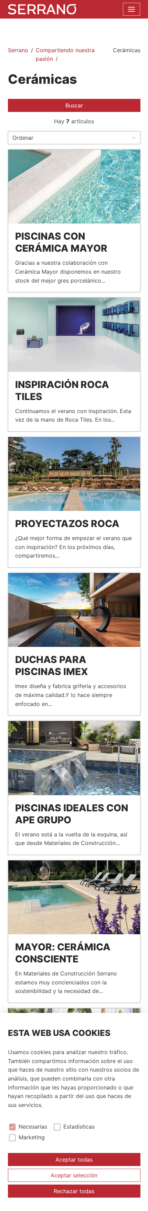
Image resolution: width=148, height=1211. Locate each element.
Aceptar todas (74, 1159)
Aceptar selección (74, 1175)
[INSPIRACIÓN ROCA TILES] (74, 335)
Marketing (32, 1137)
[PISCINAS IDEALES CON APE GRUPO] (74, 758)
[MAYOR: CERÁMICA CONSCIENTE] (74, 897)
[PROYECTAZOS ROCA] (74, 474)
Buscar (74, 105)
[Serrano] (42, 9)
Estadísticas (79, 1126)
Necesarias (33, 1126)
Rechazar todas (74, 1191)
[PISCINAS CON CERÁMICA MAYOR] (74, 187)
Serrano (18, 50)
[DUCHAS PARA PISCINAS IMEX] (74, 610)
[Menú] (131, 9)
